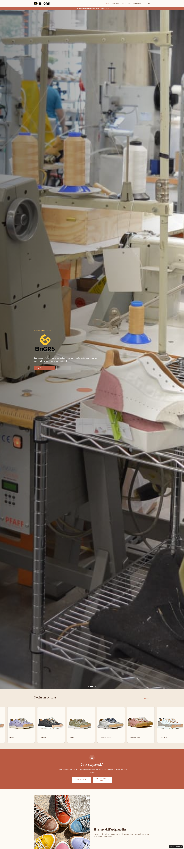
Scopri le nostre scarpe (43, 368)
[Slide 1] (88, 686)
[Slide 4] (95, 686)
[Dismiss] (182, 847)
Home (107, 3)
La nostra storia (64, 368)
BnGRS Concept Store (101, 779)
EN (149, 3)
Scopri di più (126, 3)
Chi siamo (116, 3)
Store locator (137, 3)
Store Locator (81, 779)
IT (145, 3)
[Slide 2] (91, 686)
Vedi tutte (147, 698)
